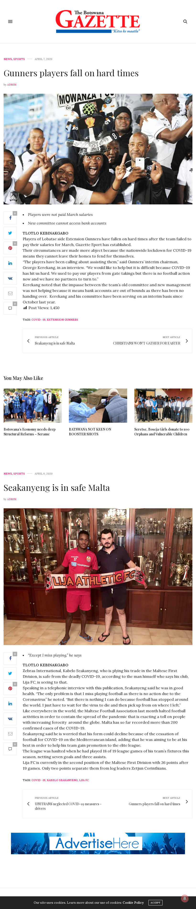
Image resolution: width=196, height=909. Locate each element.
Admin (11, 84)
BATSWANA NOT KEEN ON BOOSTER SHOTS (90, 431)
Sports (19, 59)
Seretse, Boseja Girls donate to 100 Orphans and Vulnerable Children (162, 431)
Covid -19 (38, 319)
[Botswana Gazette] (98, 21)
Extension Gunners (62, 319)
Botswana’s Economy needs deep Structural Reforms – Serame (29, 431)
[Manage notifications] (185, 898)
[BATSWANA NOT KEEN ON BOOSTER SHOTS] (98, 406)
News (8, 59)
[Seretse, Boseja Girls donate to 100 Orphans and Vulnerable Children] (163, 406)
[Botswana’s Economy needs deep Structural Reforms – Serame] (33, 406)
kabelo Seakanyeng (62, 780)
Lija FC (84, 780)
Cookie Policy (133, 903)
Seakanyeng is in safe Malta (57, 487)
